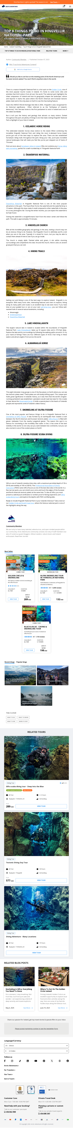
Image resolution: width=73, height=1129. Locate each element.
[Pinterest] (44, 1061)
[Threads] (60, 1061)
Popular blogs (21, 662)
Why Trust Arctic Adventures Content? (22, 64)
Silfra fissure (53, 419)
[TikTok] (20, 1061)
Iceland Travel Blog (15, 47)
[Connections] (53, 1089)
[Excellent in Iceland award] (31, 1089)
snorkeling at (11, 417)
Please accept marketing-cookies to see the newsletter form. (36, 1029)
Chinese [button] (9, 1046)
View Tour (41, 806)
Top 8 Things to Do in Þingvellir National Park (37, 47)
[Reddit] (68, 1061)
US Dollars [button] (10, 1051)
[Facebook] (4, 1061)
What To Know (23, 717)
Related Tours (51, 51)
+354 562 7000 (10, 1112)
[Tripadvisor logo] (20, 1089)
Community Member (19, 60)
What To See (11, 721)
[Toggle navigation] (70, 6)
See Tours (54, 2)
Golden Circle (56, 89)
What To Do (11, 717)
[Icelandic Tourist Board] (42, 1089)
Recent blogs (10, 662)
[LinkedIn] (28, 1061)
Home (6, 47)
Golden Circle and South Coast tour (21, 503)
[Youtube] (36, 1061)
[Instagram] (12, 1061)
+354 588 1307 (44, 1113)
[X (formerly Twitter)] (52, 1061)
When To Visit (23, 721)
